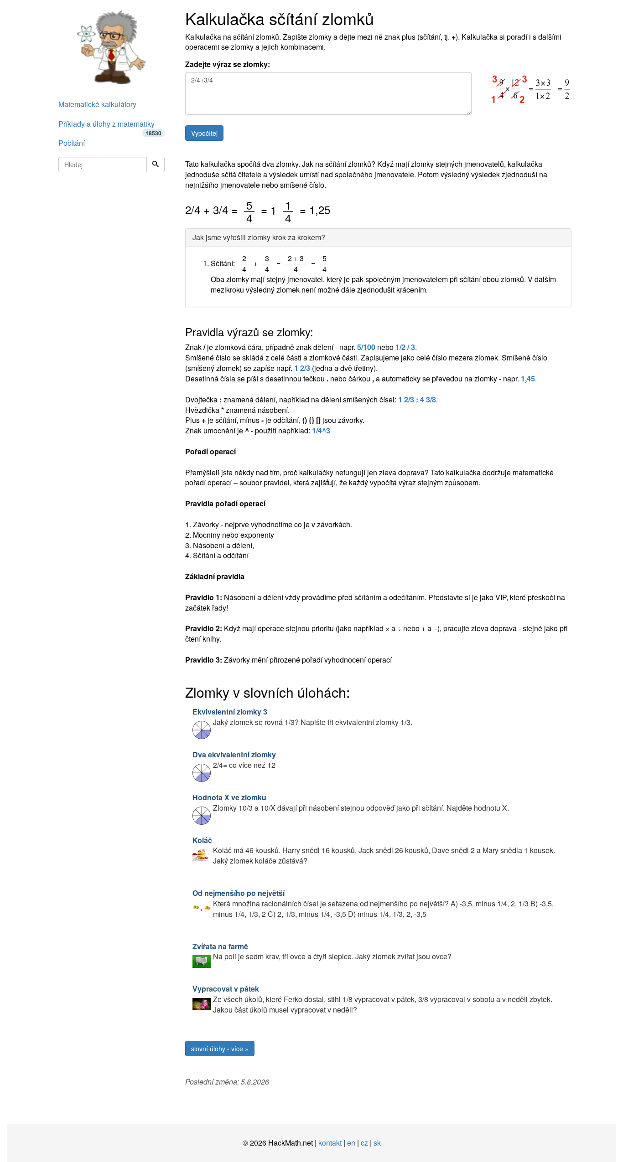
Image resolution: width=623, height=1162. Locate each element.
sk (377, 1142)
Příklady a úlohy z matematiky (109, 126)
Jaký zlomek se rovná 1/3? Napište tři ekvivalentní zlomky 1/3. (302, 716)
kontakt (330, 1142)
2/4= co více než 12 (234, 759)
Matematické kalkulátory (97, 104)
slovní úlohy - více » (220, 1048)
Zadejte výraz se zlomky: (227, 64)
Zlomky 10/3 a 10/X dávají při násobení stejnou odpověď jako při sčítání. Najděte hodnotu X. (350, 802)
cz (364, 1142)
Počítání (71, 143)
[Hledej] (155, 164)
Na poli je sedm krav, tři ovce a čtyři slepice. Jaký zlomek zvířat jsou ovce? (322, 951)
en (351, 1142)
